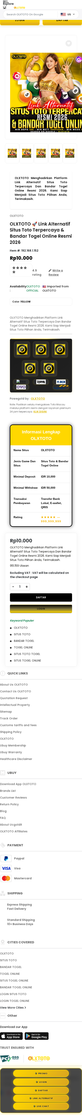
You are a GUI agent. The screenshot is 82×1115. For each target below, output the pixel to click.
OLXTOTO (16, 216)
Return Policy (9, 804)
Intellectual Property (15, 705)
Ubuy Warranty (11, 752)
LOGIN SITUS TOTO (13, 994)
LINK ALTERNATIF (43, 1098)
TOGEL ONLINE (10, 974)
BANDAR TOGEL (10, 967)
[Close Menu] (4, 8)
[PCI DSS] (9, 1058)
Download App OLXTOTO (18, 784)
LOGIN (20, 20)
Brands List (8, 791)
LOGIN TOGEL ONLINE (14, 1001)
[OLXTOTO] (19, 8)
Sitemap (6, 712)
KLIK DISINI (40, 411)
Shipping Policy (10, 732)
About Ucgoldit (11, 825)
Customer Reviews (13, 798)
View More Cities (12, 1008)
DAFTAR (41, 597)
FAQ (3, 818)
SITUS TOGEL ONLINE (14, 981)
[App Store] (12, 1037)
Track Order (9, 718)
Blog (3, 811)
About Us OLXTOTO (14, 685)
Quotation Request (14, 698)
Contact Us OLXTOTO (15, 691)
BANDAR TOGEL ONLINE (16, 987)
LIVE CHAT (43, 1107)
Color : (21, 301)
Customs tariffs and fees (18, 725)
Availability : (18, 288)
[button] (68, 43)
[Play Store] (37, 1037)
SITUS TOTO (8, 960)
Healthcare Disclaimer (16, 759)
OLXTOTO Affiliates (13, 831)
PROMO (43, 1072)
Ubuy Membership (13, 745)
